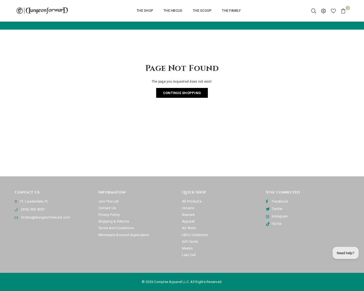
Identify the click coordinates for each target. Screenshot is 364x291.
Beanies (188, 215)
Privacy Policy (109, 215)
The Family (231, 11)
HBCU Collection (195, 235)
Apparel (188, 221)
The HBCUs (173, 11)
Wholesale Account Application (123, 235)
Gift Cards (190, 242)
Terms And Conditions (116, 228)
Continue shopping (182, 93)
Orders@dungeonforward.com (45, 217)
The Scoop (202, 11)
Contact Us (107, 208)
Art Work (189, 228)
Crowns (188, 208)
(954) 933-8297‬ (33, 209)
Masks (187, 248)
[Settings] (323, 11)
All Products (191, 201)
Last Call (189, 255)
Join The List (108, 201)
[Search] (313, 11)
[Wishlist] (333, 11)
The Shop (145, 11)
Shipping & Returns (113, 221)
